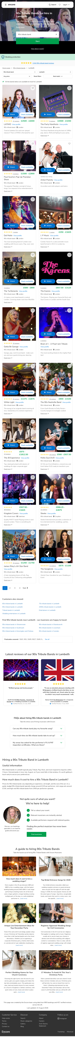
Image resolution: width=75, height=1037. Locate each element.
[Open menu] (5, 4)
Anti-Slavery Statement (43, 1025)
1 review (15, 232)
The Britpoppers (58, 700)
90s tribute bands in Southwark (13, 628)
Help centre (6, 1018)
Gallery (23, 1024)
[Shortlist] (59, 4)
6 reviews (52, 121)
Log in (65, 5)
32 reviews (16, 399)
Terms (4, 1021)
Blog (22, 1026)
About (41, 1018)
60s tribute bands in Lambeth (12, 604)
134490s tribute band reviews (43, 63)
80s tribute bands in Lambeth (12, 607)
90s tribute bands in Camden (49, 631)
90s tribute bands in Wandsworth (50, 624)
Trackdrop (61, 1032)
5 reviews (16, 174)
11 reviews (52, 566)
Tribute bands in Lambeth (11, 610)
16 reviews (52, 455)
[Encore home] (11, 4)
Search (53, 5)
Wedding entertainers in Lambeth (13, 614)
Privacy (4, 1024)
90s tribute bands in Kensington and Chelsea (17, 631)
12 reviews (16, 121)
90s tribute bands (19, 68)
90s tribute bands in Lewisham (49, 628)
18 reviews (7, 510)
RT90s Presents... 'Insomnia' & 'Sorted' (20, 701)
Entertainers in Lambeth (47, 610)
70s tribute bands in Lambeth (49, 604)
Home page (6, 68)
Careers (41, 1021)
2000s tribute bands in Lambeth (50, 607)
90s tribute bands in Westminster (14, 624)
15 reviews (52, 399)
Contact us (5, 1026)
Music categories (26, 1021)
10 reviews (16, 343)
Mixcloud (70, 1032)
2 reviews (7, 288)
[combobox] (19, 72)
